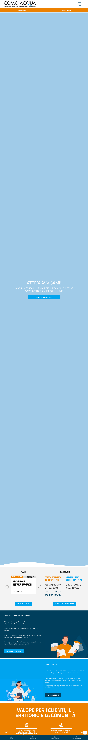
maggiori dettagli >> (18, 592)
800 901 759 (74, 580)
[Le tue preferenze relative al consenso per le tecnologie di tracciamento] (85, 733)
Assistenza (22, 10)
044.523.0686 (72, 587)
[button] (7, 586)
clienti (11, 738)
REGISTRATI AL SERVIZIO (44, 297)
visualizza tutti (23, 603)
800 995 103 (53, 580)
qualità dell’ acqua (77, 738)
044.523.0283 (51, 587)
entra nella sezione (14, 651)
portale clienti (66, 10)
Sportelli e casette (55, 738)
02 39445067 (53, 594)
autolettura (33, 738)
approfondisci (53, 695)
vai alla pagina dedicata (64, 603)
